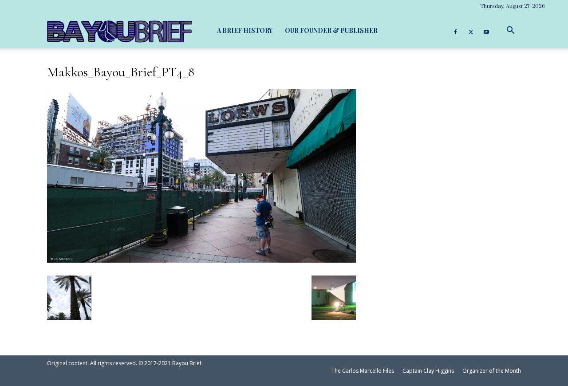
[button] (510, 30)
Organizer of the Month (491, 370)
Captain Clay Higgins (428, 370)
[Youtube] (486, 30)
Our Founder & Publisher (331, 30)
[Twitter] (470, 30)
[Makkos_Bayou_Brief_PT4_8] (201, 259)
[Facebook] (455, 30)
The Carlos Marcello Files (362, 370)
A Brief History (244, 30)
